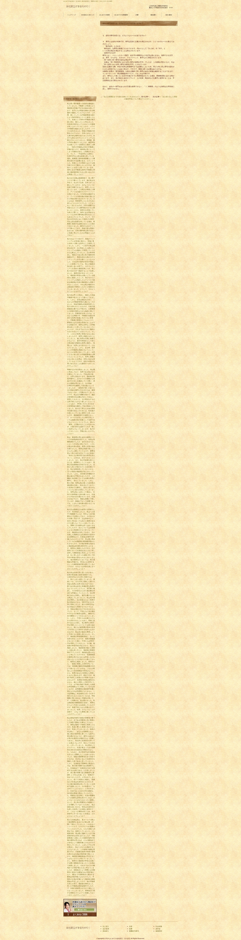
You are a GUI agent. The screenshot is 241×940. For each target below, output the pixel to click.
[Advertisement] (82, 58)
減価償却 (159, 931)
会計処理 (106, 929)
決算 (137, 15)
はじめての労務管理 (120, 15)
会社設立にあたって (88, 15)
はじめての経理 (104, 15)
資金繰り (153, 15)
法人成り (106, 926)
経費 (130, 929)
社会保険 (159, 926)
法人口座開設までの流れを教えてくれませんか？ (122, 97)
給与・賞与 (169, 15)
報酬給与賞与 (134, 931)
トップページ (71, 15)
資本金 (158, 929)
